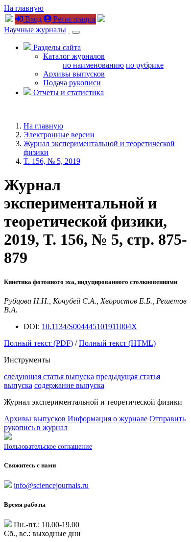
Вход (32, 19)
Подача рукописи (72, 82)
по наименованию (93, 65)
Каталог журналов (74, 56)
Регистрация (73, 19)
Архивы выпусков (74, 74)
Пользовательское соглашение (48, 446)
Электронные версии (59, 134)
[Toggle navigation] (76, 32)
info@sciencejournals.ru (51, 485)
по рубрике (145, 65)
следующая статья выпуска (49, 376)
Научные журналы (35, 30)
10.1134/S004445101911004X (89, 326)
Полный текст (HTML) (117, 343)
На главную (24, 8)
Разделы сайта (56, 47)
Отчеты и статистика (67, 92)
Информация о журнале (107, 418)
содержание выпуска (69, 385)
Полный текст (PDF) (38, 343)
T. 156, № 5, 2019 (52, 161)
